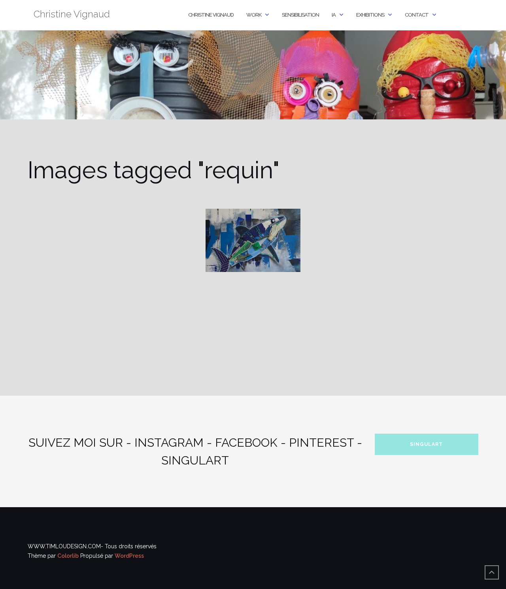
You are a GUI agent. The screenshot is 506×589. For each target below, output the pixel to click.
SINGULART (426, 444)
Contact (417, 15)
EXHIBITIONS (370, 15)
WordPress (129, 556)
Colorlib (68, 556)
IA (334, 15)
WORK (253, 15)
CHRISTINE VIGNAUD (211, 15)
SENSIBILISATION (300, 15)
